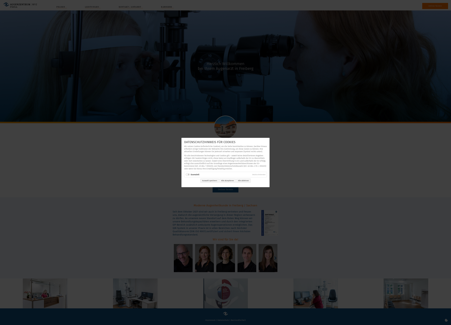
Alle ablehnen (243, 181)
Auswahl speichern (209, 181)
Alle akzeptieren (227, 181)
